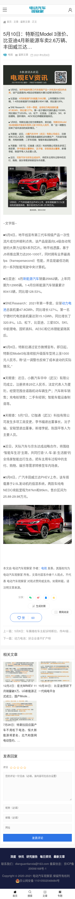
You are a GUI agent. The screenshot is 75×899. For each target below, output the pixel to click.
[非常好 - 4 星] (21, 767)
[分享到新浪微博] (38, 598)
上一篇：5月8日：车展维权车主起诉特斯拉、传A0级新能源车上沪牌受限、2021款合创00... (37, 631)
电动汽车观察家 (42, 876)
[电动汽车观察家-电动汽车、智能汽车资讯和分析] (37, 9)
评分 (5, 767)
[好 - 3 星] (18, 767)
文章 (16, 21)
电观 (10, 54)
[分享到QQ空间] (54, 598)
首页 (9, 21)
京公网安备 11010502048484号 (40, 881)
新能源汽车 (31, 278)
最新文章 (25, 21)
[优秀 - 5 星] (24, 767)
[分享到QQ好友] (46, 598)
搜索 (30, 895)
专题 (60, 895)
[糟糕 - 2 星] (14, 767)
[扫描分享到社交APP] (30, 598)
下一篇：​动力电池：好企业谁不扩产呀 (27, 638)
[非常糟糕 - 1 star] (11, 767)
